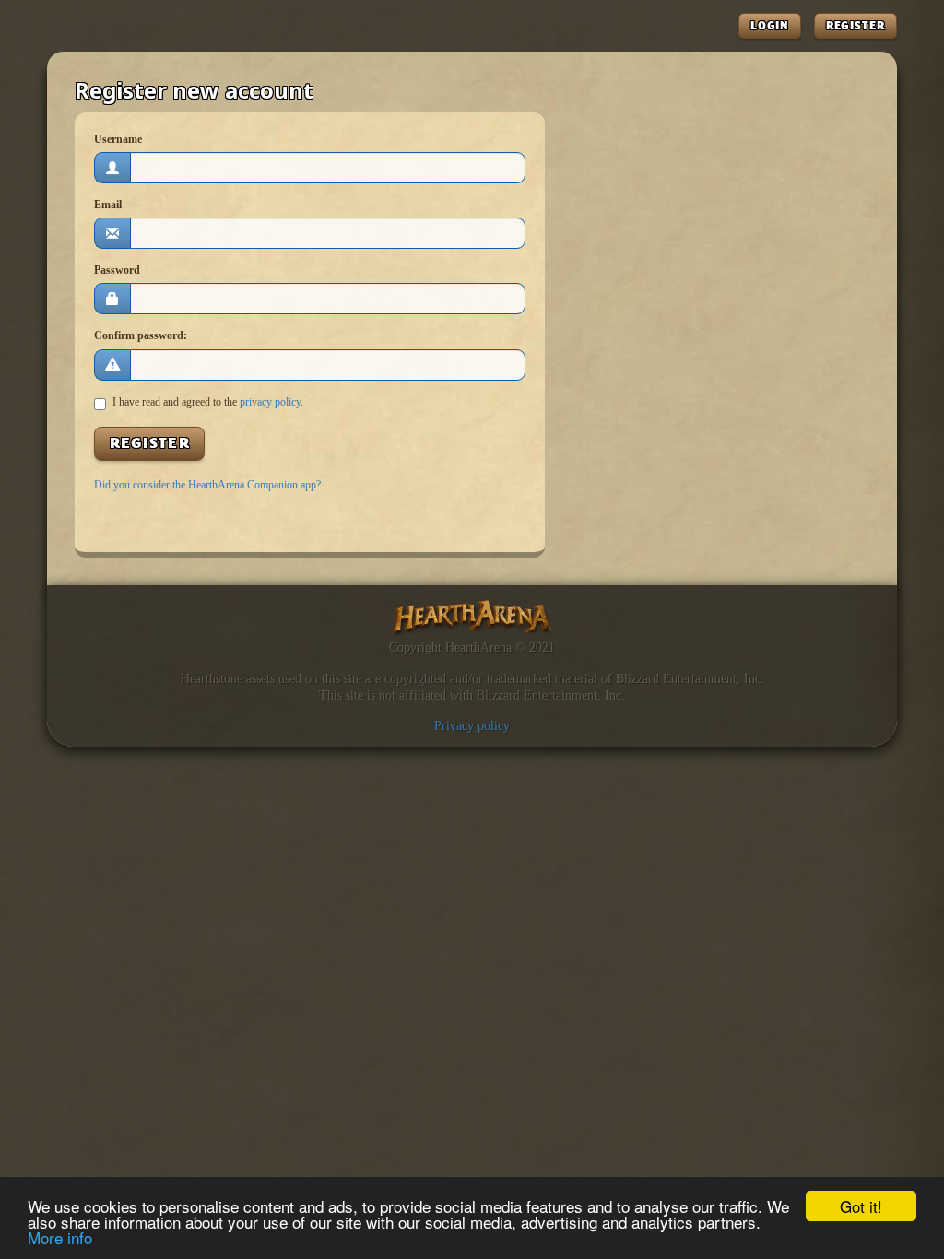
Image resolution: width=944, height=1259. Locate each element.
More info (60, 1237)
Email (108, 204)
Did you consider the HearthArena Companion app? (207, 484)
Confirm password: (140, 335)
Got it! (861, 1206)
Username (118, 139)
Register (856, 25)
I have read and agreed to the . (207, 401)
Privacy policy (472, 725)
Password (117, 270)
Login (770, 25)
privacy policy (270, 401)
